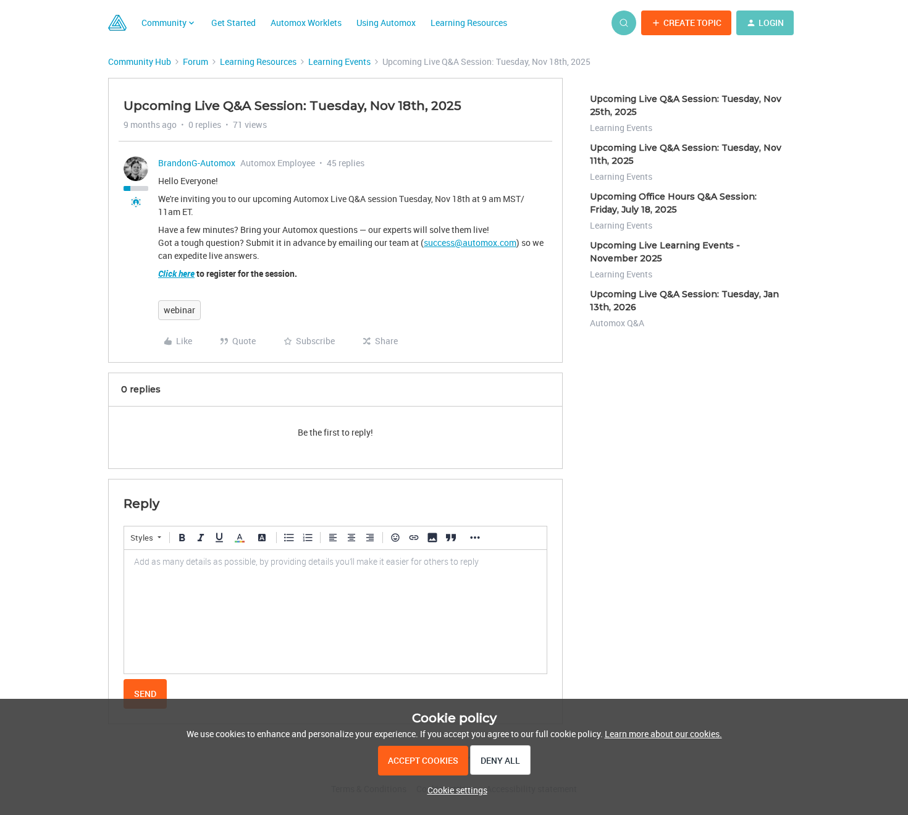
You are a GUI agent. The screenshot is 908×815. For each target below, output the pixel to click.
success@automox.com (470, 242)
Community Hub (139, 61)
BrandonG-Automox (196, 163)
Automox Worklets (306, 22)
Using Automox (386, 22)
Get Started (233, 22)
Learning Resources (469, 22)
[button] (686, 23)
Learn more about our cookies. (663, 734)
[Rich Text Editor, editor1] (335, 612)
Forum (195, 61)
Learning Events (339, 61)
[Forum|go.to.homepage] (117, 23)
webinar (179, 310)
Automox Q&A (617, 323)
